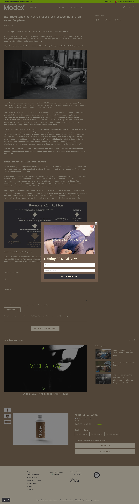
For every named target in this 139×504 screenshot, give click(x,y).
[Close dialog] (96, 224)
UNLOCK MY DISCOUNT (69, 276)
